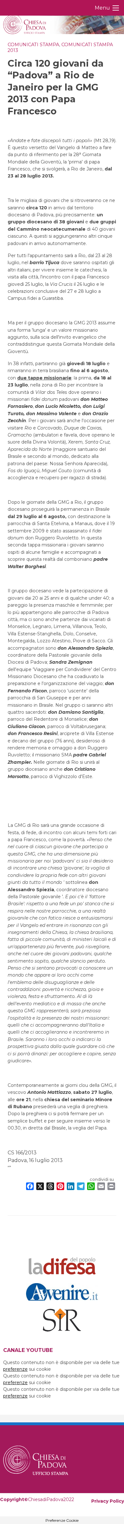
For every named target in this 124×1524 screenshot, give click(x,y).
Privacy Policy (107, 1501)
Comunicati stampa (33, 44)
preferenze (15, 1369)
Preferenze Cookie (62, 1520)
